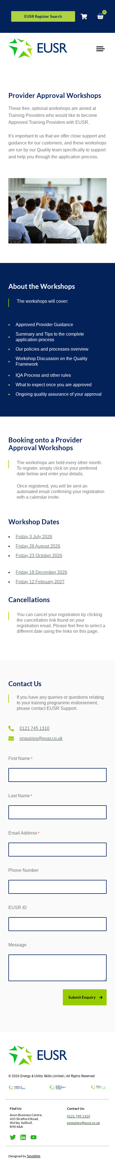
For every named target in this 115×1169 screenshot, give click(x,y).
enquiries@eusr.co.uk (83, 1123)
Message (17, 944)
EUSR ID (17, 907)
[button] (100, 48)
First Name (20, 758)
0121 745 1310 (78, 1116)
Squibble (33, 1156)
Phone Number (23, 870)
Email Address (23, 833)
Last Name (20, 795)
